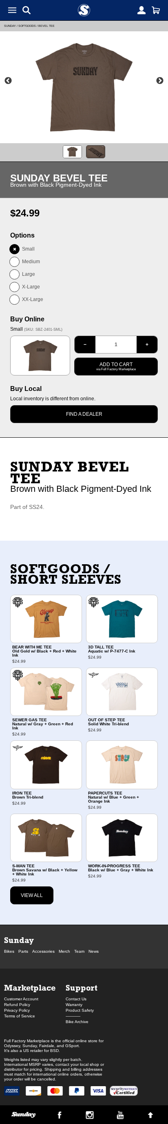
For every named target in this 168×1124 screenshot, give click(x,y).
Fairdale (46, 1045)
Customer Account (21, 999)
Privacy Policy (17, 1010)
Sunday (10, 25)
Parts (23, 951)
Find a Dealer (84, 414)
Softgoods (27, 25)
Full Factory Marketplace (27, 1041)
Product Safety (80, 1010)
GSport (72, 1045)
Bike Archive (77, 1021)
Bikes (9, 951)
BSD (54, 1050)
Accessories (43, 951)
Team (79, 951)
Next (160, 81)
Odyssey (12, 1045)
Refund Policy (17, 1004)
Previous (8, 81)
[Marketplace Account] (141, 10)
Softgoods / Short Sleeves (66, 574)
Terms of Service (19, 1016)
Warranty (74, 1004)
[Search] (26, 10)
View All (32, 895)
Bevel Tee (46, 25)
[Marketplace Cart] (156, 10)
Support (81, 987)
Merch (64, 951)
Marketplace (29, 987)
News (93, 951)
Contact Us (76, 999)
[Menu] (12, 10)
